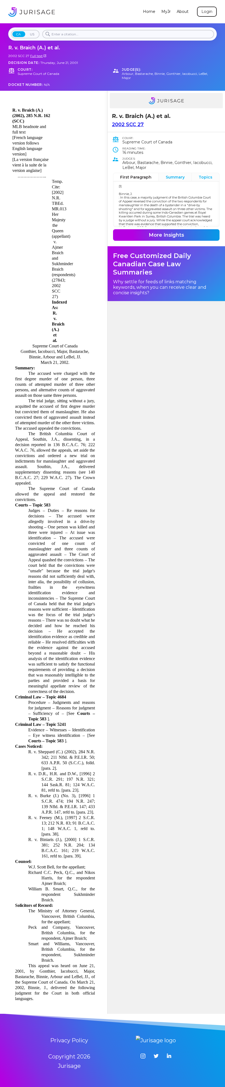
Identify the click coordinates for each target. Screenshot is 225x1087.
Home (149, 11)
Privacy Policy (69, 1040)
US (32, 34)
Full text (36, 56)
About (183, 11)
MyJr (166, 11)
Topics (205, 177)
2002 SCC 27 (128, 124)
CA (18, 34)
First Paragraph (135, 177)
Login (206, 11)
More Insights (166, 235)
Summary (175, 177)
